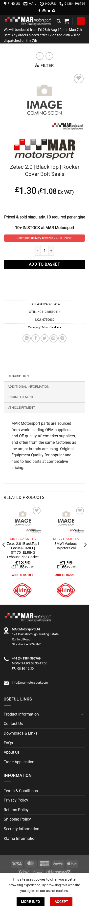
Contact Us (13, 723)
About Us (12, 752)
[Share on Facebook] (35, 338)
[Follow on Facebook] (39, 11)
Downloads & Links (20, 733)
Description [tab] (18, 376)
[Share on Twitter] (45, 338)
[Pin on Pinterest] (62, 338)
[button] (59, 21)
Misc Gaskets (51, 327)
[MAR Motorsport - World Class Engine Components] (28, 21)
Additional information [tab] (28, 386)
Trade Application (19, 762)
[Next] (85, 554)
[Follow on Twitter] (48, 11)
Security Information (21, 828)
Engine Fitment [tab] (21, 397)
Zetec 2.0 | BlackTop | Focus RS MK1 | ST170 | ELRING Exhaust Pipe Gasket (23, 550)
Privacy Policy (16, 800)
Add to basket (44, 264)
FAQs (8, 743)
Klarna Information (20, 838)
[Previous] (4, 554)
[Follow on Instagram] (44, 11)
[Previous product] (49, 56)
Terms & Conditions (21, 790)
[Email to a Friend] (53, 338)
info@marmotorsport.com (30, 682)
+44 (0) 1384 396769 (26, 658)
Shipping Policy (17, 819)
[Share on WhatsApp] (26, 338)
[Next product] (40, 56)
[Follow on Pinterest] (53, 11)
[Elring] (23, 590)
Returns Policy (16, 809)
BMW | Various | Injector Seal (66, 546)
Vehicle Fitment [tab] (21, 407)
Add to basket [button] (23, 575)
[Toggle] (82, 714)
